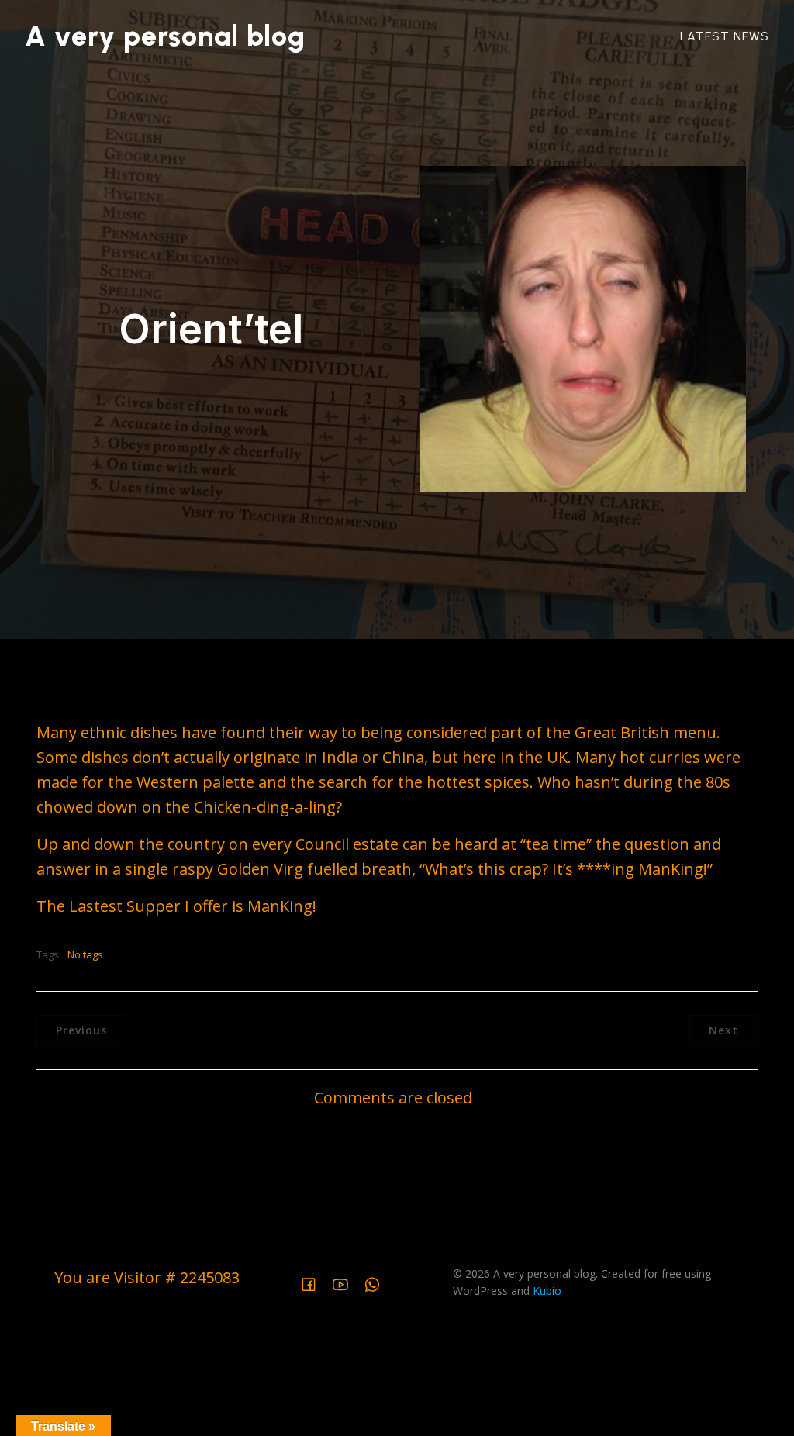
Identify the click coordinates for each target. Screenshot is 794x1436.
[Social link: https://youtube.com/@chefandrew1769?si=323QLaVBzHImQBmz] (346, 1282)
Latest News (724, 36)
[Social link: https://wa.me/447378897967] (378, 1282)
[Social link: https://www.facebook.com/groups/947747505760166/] (314, 1282)
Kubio (547, 1290)
